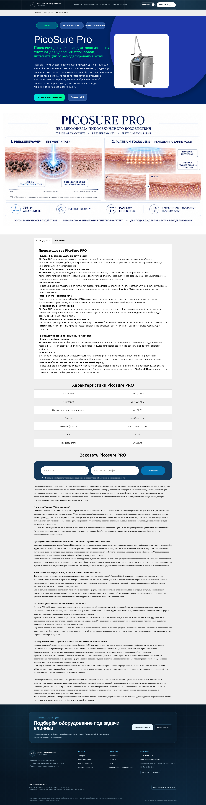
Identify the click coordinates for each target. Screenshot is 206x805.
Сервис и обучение (85, 767)
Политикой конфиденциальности (111, 478)
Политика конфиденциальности (121, 767)
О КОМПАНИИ (105, 4)
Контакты (112, 759)
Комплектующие (84, 759)
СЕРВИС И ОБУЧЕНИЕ (120, 4)
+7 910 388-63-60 (163, 727)
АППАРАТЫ (78, 4)
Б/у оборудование (85, 763)
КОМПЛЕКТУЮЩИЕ (91, 4)
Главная (37, 12)
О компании (113, 756)
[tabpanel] (103, 311)
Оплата (111, 763)
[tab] (43, 241)
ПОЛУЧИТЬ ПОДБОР (166, 4)
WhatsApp (145, 772)
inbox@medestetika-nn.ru (150, 759)
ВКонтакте (156, 772)
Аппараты (48, 12)
